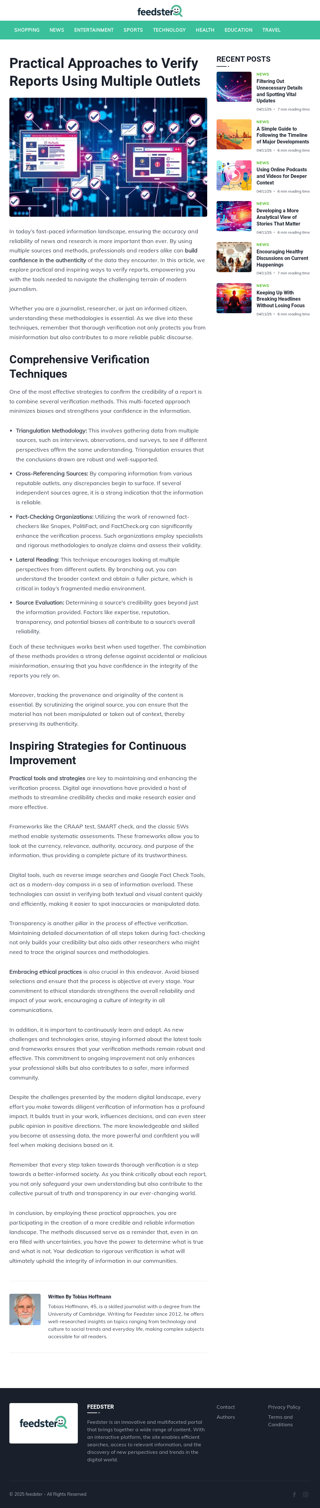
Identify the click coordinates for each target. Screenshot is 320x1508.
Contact (226, 1407)
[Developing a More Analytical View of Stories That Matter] (237, 218)
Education (238, 30)
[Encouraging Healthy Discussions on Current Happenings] (237, 259)
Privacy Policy (284, 1407)
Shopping (27, 30)
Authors (226, 1417)
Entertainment (94, 30)
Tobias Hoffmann (91, 1297)
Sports (133, 30)
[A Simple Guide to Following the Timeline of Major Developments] (237, 136)
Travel (271, 30)
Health (205, 30)
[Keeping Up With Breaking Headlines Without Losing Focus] (237, 300)
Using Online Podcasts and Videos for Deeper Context (282, 176)
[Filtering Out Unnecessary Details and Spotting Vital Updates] (237, 92)
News (57, 30)
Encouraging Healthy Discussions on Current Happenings (282, 258)
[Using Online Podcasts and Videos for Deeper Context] (237, 177)
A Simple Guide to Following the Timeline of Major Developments (283, 135)
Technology (169, 30)
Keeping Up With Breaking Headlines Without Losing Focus (281, 299)
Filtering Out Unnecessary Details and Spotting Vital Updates (279, 91)
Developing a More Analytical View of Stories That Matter (278, 217)
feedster (34, 1494)
